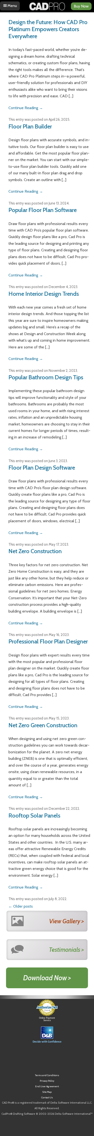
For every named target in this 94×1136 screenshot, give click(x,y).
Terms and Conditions (47, 1075)
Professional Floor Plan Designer (48, 641)
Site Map (47, 1092)
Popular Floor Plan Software (42, 209)
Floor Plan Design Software (41, 467)
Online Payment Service (47, 1019)
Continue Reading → (25, 108)
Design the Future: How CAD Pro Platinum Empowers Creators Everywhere (47, 29)
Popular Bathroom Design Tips (45, 377)
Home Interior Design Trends (43, 293)
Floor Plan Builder (30, 126)
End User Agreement (47, 1086)
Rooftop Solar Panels (34, 815)
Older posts (20, 906)
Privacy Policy (47, 1080)
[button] (47, 1057)
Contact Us (47, 1097)
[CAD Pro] (47, 4)
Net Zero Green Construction (42, 725)
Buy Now (81, 6)
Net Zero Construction (35, 551)
